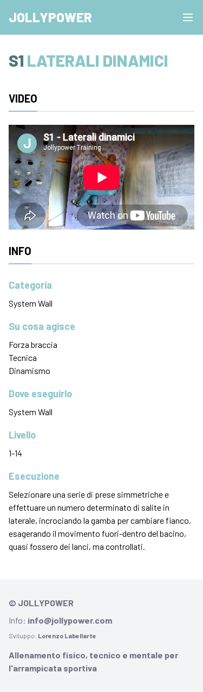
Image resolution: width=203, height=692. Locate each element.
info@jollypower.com (70, 620)
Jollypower (50, 17)
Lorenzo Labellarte (67, 635)
